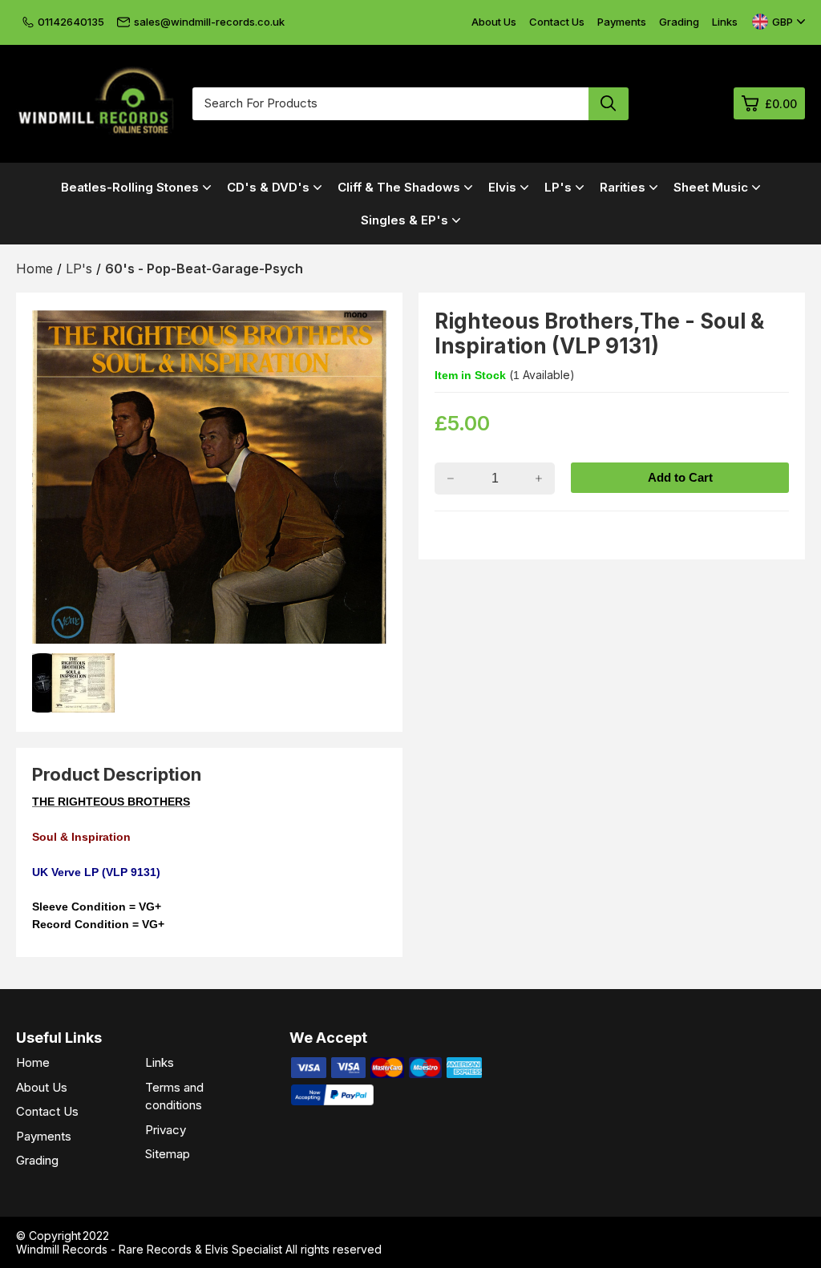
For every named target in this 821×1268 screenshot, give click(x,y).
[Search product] (608, 103)
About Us (493, 21)
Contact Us (556, 21)
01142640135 (71, 21)
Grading (679, 21)
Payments (621, 21)
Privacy (165, 1129)
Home (33, 1062)
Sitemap (167, 1153)
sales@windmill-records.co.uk (209, 21)
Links (725, 21)
